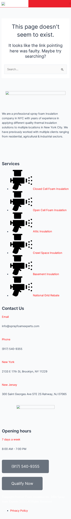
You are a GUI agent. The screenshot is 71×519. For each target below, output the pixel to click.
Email (5, 317)
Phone (6, 339)
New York (8, 362)
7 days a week (11, 439)
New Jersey (9, 384)
